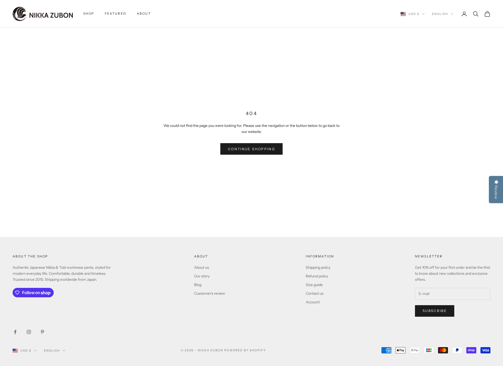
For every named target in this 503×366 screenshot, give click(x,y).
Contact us (315, 293)
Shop (88, 13)
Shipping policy (318, 267)
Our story (202, 276)
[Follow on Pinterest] (42, 332)
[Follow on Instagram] (28, 332)
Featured (115, 13)
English (440, 14)
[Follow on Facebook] (15, 332)
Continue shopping (251, 149)
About (144, 13)
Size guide (314, 284)
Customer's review (209, 293)
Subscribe (435, 311)
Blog (197, 284)
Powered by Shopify (245, 350)
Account (313, 302)
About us (201, 267)
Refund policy (317, 276)
